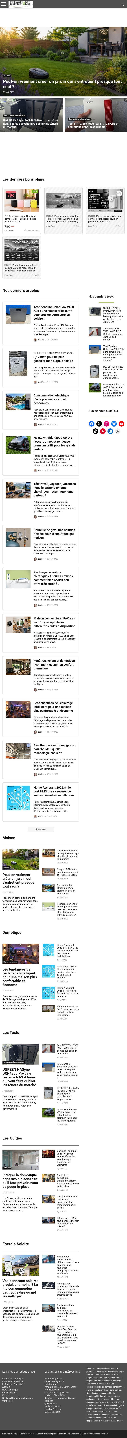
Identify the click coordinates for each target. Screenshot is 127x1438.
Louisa (41, 424)
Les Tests (10, 1032)
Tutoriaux (7, 1168)
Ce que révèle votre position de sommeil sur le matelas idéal (67, 872)
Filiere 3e (6, 1395)
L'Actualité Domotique (12, 1378)
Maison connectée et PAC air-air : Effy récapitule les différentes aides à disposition (54, 622)
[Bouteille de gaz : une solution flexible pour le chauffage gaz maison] (18, 529)
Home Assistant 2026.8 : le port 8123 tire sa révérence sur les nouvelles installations (54, 791)
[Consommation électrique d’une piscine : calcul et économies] (18, 395)
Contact (104, 1434)
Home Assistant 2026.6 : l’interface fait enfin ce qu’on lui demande (67, 992)
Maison (8, 838)
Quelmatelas (50, 1403)
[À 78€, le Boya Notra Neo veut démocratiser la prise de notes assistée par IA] (21, 200)
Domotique (12, 932)
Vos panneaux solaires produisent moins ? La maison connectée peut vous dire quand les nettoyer (20, 1288)
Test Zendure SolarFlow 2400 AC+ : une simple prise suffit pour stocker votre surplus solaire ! (67, 1071)
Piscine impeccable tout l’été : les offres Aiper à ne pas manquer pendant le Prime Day (62, 219)
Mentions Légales (78, 1434)
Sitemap (96, 1434)
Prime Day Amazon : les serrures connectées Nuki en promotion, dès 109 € (104, 219)
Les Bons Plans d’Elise (55, 1395)
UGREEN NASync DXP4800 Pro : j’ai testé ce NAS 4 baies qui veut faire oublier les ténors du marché (19, 1077)
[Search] (122, 4)
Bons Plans (8, 230)
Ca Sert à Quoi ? (10, 1392)
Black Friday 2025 (53, 1378)
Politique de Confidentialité (58, 1434)
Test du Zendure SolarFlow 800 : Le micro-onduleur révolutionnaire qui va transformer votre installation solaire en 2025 (67, 1335)
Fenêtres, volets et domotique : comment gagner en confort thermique (54, 664)
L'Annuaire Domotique (12, 1381)
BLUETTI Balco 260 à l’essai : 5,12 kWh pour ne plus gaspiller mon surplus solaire (54, 357)
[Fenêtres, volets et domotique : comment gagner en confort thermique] (18, 660)
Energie (6, 1274)
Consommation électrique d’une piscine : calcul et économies (51, 399)
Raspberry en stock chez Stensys (60, 1398)
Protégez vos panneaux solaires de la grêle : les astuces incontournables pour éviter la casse (68, 1289)
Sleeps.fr (48, 1401)
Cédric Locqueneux (27, 1434)
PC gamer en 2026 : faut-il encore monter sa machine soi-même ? (68, 1222)
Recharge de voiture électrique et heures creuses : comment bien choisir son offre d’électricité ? (67, 909)
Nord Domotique (10, 1389)
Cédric (41, 340)
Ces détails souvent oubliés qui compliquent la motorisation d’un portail (67, 1202)
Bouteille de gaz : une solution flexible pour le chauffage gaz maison (54, 534)
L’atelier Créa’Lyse (53, 1409)
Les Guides (12, 1138)
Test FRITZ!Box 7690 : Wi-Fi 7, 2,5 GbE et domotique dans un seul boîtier (67, 1049)
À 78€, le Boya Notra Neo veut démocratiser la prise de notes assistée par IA (20, 219)
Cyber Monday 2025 (54, 1381)
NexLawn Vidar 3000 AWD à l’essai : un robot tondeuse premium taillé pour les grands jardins (67, 1115)
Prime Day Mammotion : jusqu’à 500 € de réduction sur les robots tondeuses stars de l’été (20, 269)
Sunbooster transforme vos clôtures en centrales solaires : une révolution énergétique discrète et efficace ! (68, 1265)
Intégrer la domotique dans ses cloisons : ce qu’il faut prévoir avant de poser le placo (20, 1181)
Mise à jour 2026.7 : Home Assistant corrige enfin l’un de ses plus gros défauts (67, 972)
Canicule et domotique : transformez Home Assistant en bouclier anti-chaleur (68, 1181)
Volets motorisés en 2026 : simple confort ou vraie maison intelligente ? (68, 1010)
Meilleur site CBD (52, 1406)
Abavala (6, 1387)
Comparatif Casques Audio (57, 1392)
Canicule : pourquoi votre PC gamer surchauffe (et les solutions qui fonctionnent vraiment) (67, 1158)
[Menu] (3, 4)
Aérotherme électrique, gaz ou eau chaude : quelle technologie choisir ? (54, 749)
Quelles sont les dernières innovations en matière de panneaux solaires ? (67, 1311)
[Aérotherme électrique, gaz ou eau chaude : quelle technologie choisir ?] (18, 744)
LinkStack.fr (50, 1384)
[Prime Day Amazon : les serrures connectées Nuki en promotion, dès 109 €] (105, 200)
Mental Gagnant (52, 1412)
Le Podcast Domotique (13, 1384)
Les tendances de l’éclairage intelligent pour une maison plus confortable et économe (53, 707)
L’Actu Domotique (10, 962)
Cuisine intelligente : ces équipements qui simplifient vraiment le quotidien (68, 854)
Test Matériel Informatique (13, 1062)
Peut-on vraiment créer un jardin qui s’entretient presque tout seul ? (18, 880)
